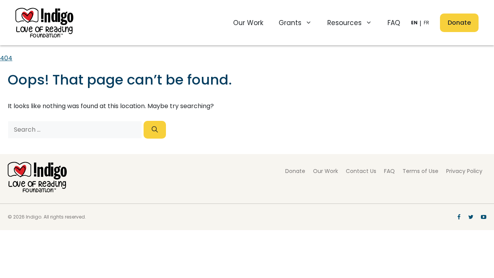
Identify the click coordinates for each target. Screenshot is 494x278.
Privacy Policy (464, 171)
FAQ (393, 22)
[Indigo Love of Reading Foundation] (37, 190)
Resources (344, 22)
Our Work (248, 22)
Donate (459, 22)
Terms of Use (420, 171)
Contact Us (361, 171)
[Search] (155, 130)
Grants (290, 22)
